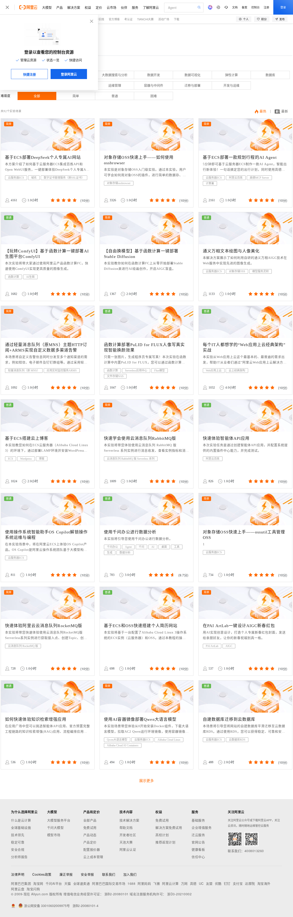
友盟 (209, 883)
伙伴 (124, 7)
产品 (59, 7)
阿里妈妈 (144, 883)
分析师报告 (19, 856)
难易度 (5, 96)
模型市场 (53, 834)
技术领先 (17, 834)
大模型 (47, 7)
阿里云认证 (127, 849)
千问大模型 (55, 827)
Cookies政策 (42, 874)
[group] (63, 200)
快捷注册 (29, 74)
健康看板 (198, 849)
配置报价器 (91, 849)
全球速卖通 (81, 883)
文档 (235, 7)
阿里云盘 (17, 889)
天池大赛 (126, 842)
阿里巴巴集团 (21, 883)
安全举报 (87, 874)
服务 (135, 7)
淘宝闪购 (33, 889)
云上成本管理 (93, 856)
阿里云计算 (170, 883)
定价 (99, 7)
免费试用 (90, 827)
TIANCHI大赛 (145, 19)
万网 (184, 883)
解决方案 (73, 7)
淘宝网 (38, 883)
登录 (283, 7)
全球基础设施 (21, 827)
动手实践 (98, 19)
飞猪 (156, 883)
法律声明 (17, 874)
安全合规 (17, 849)
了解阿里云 (151, 7)
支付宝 (238, 883)
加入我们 (130, 874)
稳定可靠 (17, 842)
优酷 (218, 883)
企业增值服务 (202, 827)
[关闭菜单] (7, 7)
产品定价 (90, 842)
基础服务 (198, 820)
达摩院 (250, 883)
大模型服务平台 (59, 820)
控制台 (255, 7)
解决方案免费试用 (168, 827)
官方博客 (114, 19)
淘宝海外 (264, 883)
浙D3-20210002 (179, 894)
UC (201, 883)
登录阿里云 (69, 74)
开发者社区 (127, 834)
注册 (266, 7)
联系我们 (108, 874)
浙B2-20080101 (116, 894)
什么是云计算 (21, 820)
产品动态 (90, 834)
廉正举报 (66, 874)
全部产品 (90, 820)
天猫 (67, 883)
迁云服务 (198, 834)
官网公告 (198, 842)
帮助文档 (126, 827)
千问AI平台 (54, 883)
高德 (193, 883)
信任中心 (198, 856)
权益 (88, 7)
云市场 (111, 7)
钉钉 (227, 883)
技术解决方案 (129, 820)
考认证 (128, 19)
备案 (244, 7)
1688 (131, 883)
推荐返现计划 (165, 842)
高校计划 (162, 834)
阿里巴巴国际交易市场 (108, 883)
